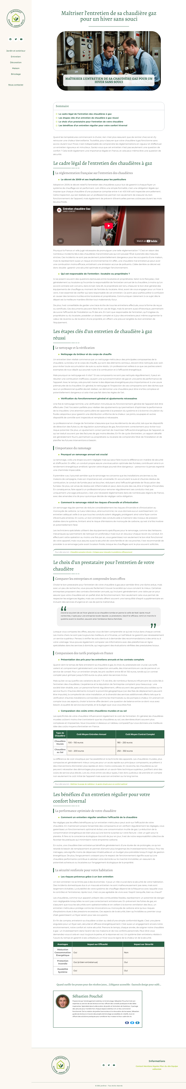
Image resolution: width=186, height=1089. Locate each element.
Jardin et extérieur (15, 51)
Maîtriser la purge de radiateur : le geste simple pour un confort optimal (98, 784)
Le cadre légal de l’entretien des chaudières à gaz (85, 114)
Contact (139, 1066)
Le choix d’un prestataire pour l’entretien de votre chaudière (91, 121)
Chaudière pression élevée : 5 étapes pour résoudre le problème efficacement (101, 552)
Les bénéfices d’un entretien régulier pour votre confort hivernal (93, 125)
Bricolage (16, 74)
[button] (127, 1023)
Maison (15, 68)
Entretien (16, 56)
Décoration (16, 62)
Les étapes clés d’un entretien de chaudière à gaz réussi (89, 118)
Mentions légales (151, 1066)
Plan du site (165, 1066)
